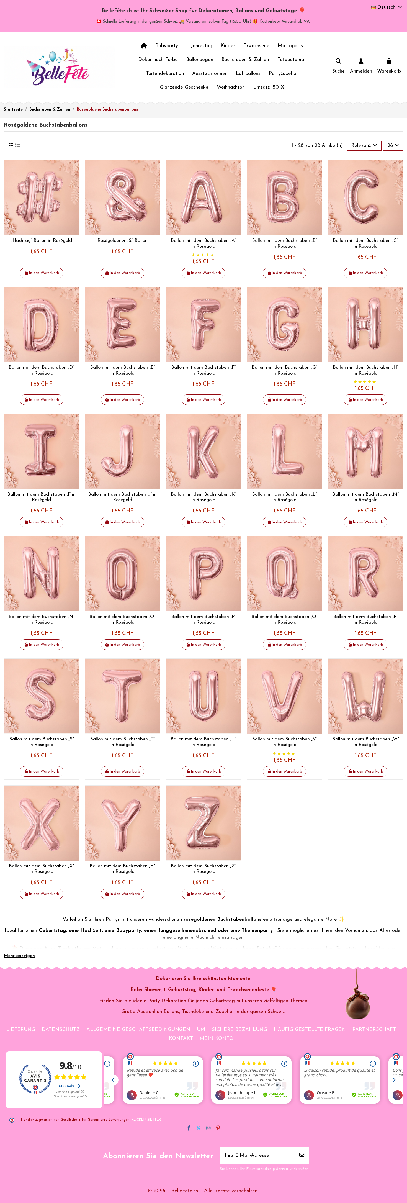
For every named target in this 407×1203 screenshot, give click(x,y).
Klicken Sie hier (146, 1120)
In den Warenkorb (44, 273)
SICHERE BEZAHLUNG (239, 1029)
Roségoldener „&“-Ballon (122, 240)
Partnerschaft (374, 1029)
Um (201, 1029)
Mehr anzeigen (19, 956)
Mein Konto (216, 1038)
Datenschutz (61, 1029)
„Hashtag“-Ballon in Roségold (41, 240)
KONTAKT (181, 1038)
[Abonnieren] (301, 1155)
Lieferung (20, 1029)
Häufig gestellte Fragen (310, 1029)
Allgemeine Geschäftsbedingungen (138, 1029)
